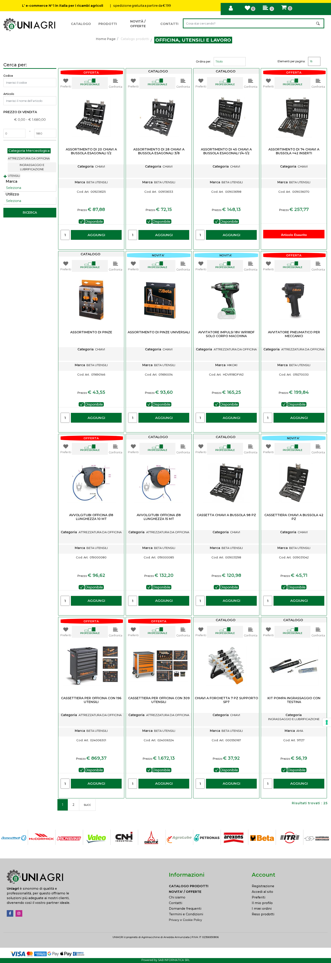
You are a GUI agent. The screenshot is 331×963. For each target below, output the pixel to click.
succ (87, 805)
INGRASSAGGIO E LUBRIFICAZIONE (32, 167)
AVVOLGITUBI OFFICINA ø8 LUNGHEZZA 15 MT (159, 517)
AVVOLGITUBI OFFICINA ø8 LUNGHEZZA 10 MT (91, 517)
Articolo (8, 94)
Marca (11, 181)
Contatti (175, 903)
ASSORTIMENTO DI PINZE (91, 332)
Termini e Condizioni (186, 914)
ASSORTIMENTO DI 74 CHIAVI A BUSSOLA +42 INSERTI (293, 151)
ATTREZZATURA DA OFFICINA (29, 158)
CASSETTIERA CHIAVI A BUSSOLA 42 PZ (293, 517)
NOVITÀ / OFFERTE (138, 23)
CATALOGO (81, 24)
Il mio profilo (262, 903)
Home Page (106, 39)
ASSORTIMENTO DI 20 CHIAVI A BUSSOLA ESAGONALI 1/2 (91, 151)
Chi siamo (177, 897)
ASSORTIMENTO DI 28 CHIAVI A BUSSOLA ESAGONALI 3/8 (158, 151)
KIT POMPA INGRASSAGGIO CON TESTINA (294, 700)
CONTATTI (169, 24)
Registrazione (263, 886)
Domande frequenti (185, 909)
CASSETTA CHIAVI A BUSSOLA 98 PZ (226, 515)
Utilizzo (12, 194)
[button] (318, 23)
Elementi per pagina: (291, 61)
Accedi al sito (262, 892)
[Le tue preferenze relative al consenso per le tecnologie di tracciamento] (326, 722)
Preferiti (258, 897)
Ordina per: (203, 61)
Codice (8, 75)
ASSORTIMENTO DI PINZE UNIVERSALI (159, 332)
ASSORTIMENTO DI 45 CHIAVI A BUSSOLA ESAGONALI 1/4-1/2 (226, 151)
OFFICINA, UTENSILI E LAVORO (193, 40)
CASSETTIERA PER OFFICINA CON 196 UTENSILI (91, 700)
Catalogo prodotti (135, 39)
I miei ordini (262, 909)
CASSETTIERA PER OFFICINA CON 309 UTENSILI (159, 700)
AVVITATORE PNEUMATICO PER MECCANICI (294, 334)
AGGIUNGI (96, 235)
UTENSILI (14, 175)
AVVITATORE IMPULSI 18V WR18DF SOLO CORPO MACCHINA (226, 334)
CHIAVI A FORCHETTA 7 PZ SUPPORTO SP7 (226, 700)
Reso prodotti (263, 914)
